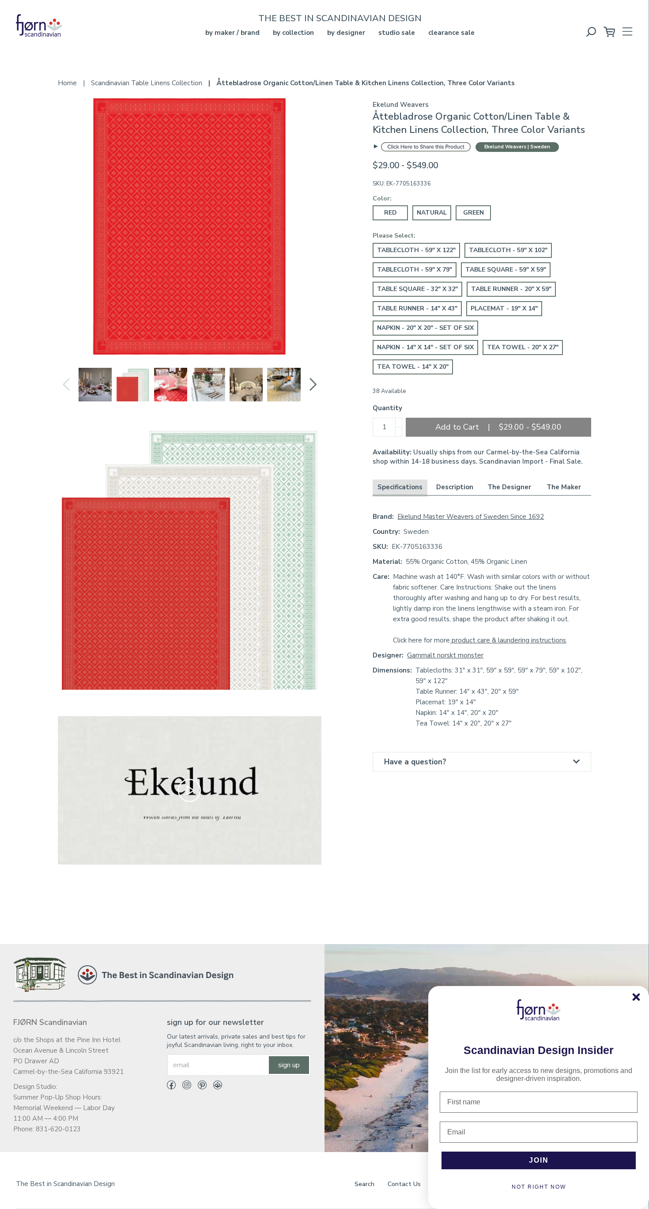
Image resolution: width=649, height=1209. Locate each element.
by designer (346, 32)
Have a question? (415, 762)
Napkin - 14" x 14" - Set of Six (425, 347)
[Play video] (189, 790)
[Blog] (214, 1086)
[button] (313, 384)
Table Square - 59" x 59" (505, 269)
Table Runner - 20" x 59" (511, 289)
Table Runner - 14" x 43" (417, 308)
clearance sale (451, 32)
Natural (432, 212)
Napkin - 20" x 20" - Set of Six (425, 328)
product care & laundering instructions (508, 640)
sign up (289, 1065)
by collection (293, 32)
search (364, 1184)
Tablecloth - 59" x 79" (414, 269)
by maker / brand (232, 32)
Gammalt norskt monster (445, 655)
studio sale (396, 32)
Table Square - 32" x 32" (417, 289)
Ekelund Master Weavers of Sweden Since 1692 (470, 516)
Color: (382, 198)
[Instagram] (183, 1086)
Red (390, 212)
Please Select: (394, 235)
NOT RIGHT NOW (539, 1187)
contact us (404, 1184)
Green (473, 212)
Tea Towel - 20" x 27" (522, 347)
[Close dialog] (636, 997)
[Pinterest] (199, 1086)
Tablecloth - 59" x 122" (416, 250)
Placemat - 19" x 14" (504, 308)
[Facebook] (171, 1086)
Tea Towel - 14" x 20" (413, 367)
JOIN (539, 1160)
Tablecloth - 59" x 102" (508, 250)
